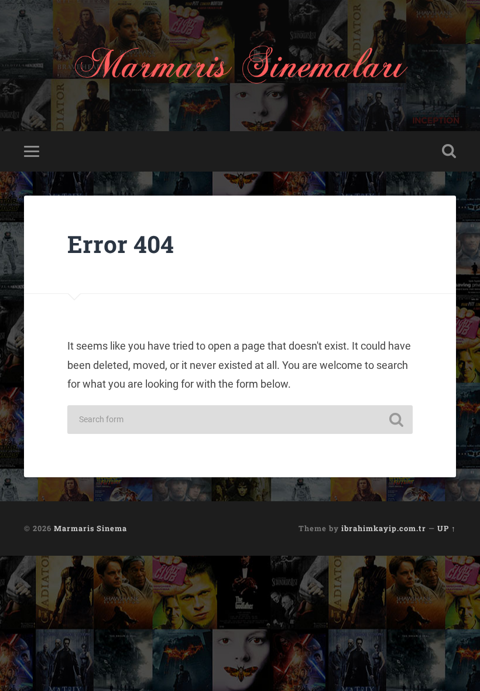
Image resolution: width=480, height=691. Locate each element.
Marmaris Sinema (90, 528)
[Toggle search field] (449, 151)
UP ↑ (446, 528)
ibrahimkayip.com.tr (383, 528)
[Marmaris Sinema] (240, 65)
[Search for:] (240, 419)
